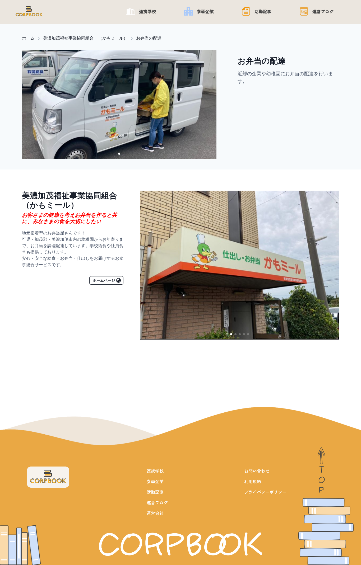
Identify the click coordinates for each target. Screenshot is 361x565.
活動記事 (155, 492)
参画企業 (155, 481)
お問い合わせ (257, 471)
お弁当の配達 (148, 38)
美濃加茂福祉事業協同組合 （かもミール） (85, 38)
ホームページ (104, 280)
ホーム (28, 38)
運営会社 (155, 513)
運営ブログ (157, 502)
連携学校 (155, 471)
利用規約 (252, 481)
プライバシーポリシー (265, 492)
